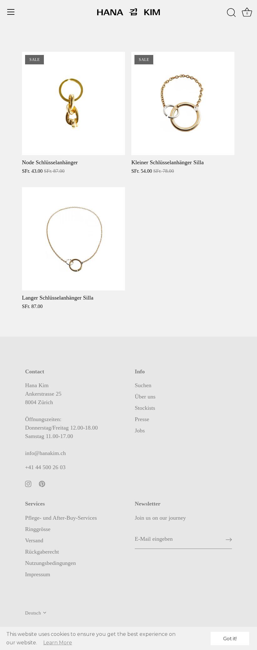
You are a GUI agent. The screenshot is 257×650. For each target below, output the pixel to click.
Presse (142, 419)
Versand (34, 540)
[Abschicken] (229, 539)
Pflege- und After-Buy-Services (61, 518)
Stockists (145, 408)
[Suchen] (231, 13)
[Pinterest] (42, 483)
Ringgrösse (37, 529)
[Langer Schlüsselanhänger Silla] (73, 238)
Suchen (143, 385)
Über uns (145, 396)
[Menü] (11, 12)
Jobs (140, 430)
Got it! (230, 639)
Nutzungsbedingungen (50, 563)
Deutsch (33, 612)
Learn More (57, 643)
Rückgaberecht (42, 552)
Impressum (37, 574)
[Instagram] (28, 483)
